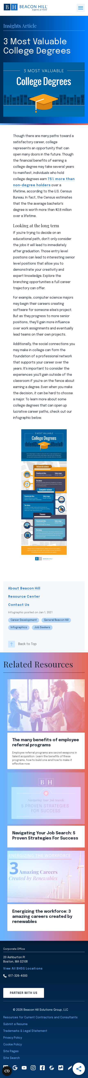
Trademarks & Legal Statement (25, 1031)
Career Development (24, 620)
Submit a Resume (15, 1024)
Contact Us (18, 605)
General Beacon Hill (56, 620)
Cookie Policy (12, 1044)
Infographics (19, 627)
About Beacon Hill (24, 588)
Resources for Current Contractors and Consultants (40, 1017)
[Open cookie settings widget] (7, 1071)
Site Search (11, 1058)
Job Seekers (42, 627)
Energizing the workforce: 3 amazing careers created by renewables (42, 916)
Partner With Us (23, 993)
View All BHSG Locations (22, 968)
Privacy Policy (12, 1037)
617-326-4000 (17, 975)
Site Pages (11, 1051)
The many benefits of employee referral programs (45, 742)
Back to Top (27, 644)
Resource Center (24, 596)
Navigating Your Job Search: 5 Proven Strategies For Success (45, 835)
